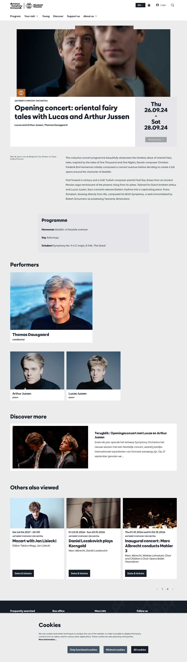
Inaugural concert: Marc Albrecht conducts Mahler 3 (149, 545)
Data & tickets (23, 573)
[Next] (173, 589)
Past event (154, 139)
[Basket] (151, 5)
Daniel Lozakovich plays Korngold (91, 543)
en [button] (139, 5)
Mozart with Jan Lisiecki (34, 540)
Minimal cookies (115, 649)
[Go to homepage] (26, 6)
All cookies (140, 649)
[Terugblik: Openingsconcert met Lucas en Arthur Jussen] (50, 447)
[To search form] (174, 5)
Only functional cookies (83, 649)
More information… (48, 639)
